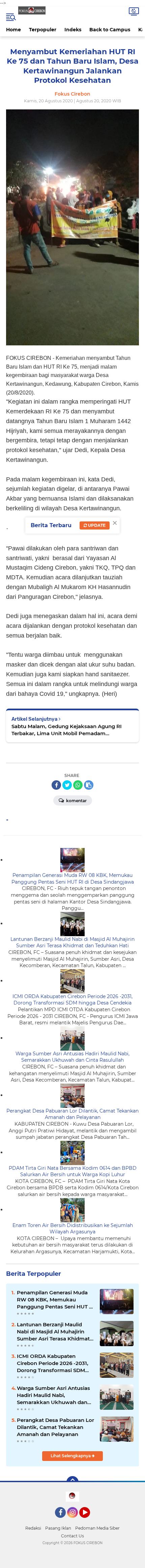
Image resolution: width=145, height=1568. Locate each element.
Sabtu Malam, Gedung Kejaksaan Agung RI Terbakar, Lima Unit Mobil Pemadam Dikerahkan (66, 730)
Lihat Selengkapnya (71, 1455)
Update (96, 525)
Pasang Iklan (58, 1528)
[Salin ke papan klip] (88, 785)
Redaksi (33, 1528)
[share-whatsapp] (78, 785)
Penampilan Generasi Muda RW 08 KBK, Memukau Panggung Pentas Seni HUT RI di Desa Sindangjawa (72, 878)
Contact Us (72, 1535)
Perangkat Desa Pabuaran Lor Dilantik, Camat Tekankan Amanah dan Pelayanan (72, 1114)
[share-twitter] (67, 785)
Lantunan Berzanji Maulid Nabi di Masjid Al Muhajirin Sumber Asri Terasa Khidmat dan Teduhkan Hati (72, 942)
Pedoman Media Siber (97, 1528)
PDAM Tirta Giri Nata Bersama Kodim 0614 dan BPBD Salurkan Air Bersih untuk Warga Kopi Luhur (73, 1171)
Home (13, 30)
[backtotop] (72, 1482)
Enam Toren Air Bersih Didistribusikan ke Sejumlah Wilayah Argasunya (72, 1228)
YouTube (89, 1521)
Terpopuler (42, 30)
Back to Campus (109, 30)
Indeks (72, 30)
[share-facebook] (56, 785)
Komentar (76, 800)
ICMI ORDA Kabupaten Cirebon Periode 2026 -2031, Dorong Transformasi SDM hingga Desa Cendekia (72, 999)
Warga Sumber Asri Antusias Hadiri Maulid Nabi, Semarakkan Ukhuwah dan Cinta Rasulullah (72, 1057)
